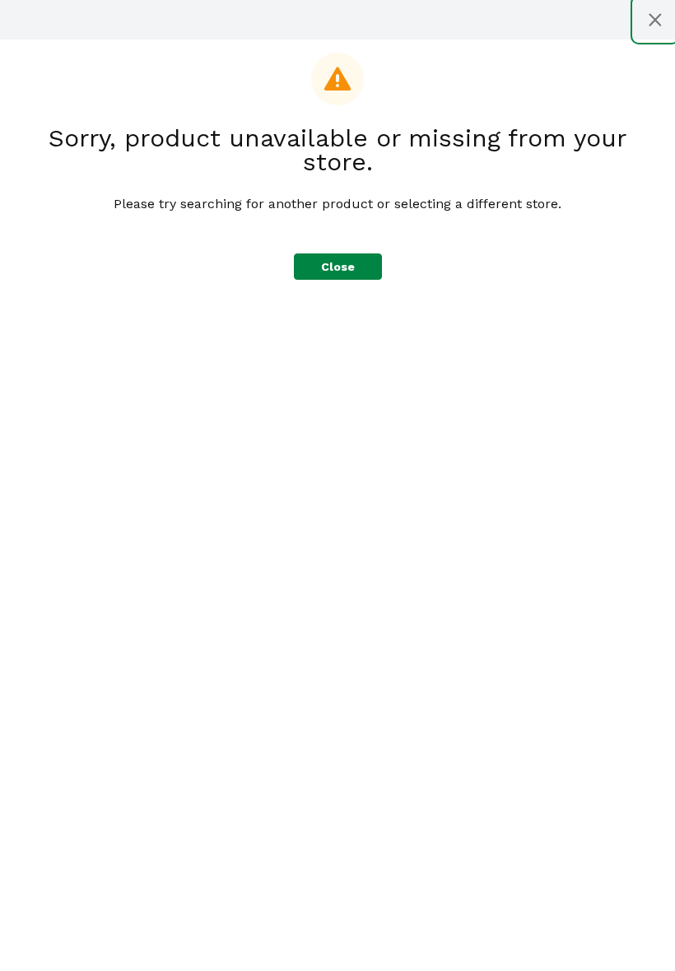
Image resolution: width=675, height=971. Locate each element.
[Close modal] (655, 19)
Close (338, 266)
